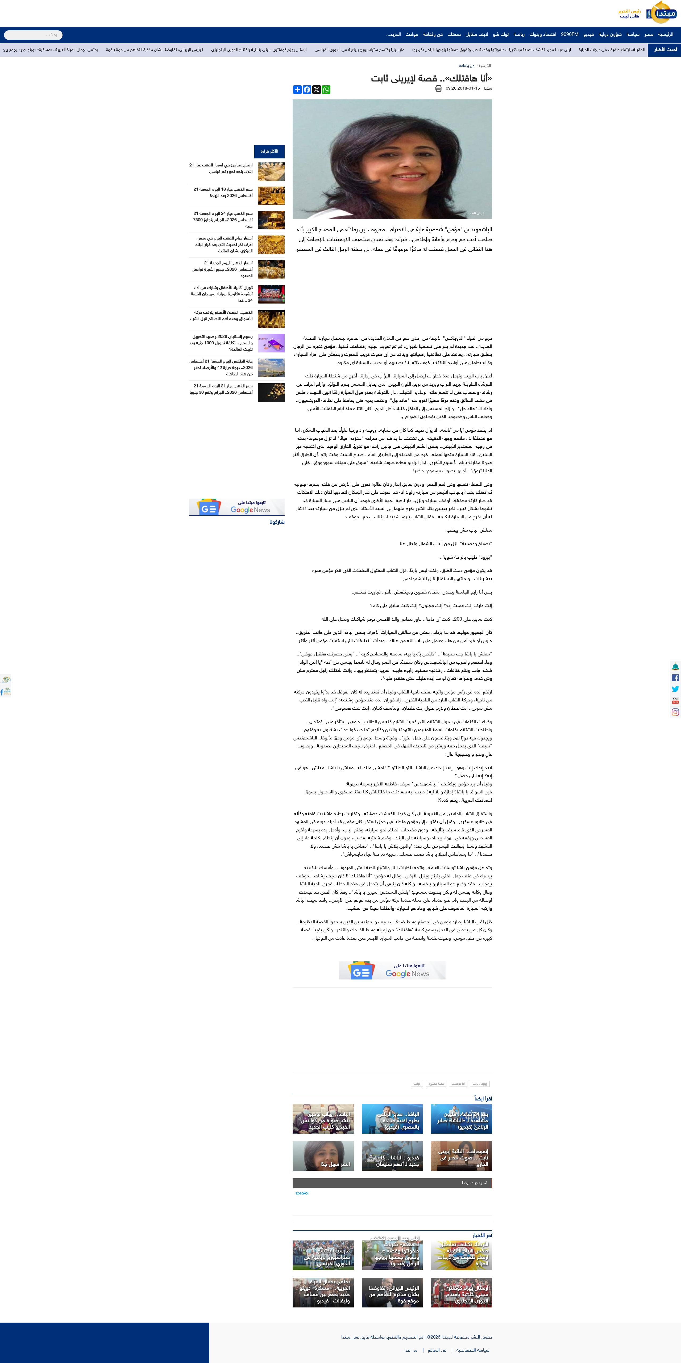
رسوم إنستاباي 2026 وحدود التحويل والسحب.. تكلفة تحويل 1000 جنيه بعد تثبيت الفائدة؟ (221, 343)
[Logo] (626, 12)
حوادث (412, 35)
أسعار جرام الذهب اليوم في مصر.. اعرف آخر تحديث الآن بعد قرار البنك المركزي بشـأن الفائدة (224, 245)
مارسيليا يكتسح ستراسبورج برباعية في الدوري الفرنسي (477, 50)
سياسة (633, 35)
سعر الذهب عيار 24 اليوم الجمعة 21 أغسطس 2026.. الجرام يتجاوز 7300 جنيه (223, 220)
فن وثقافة (433, 35)
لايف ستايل (477, 35)
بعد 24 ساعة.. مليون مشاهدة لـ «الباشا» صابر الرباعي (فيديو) (462, 1120)
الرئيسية (666, 35)
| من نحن (416, 1350)
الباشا (417, 1084)
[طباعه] (438, 88)
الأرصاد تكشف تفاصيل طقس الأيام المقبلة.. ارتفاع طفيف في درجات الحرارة (463, 1254)
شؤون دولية (610, 35)
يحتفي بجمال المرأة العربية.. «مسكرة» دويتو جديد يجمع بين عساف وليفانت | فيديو (148, 50)
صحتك (454, 35)
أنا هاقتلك (458, 1084)
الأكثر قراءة (269, 151)
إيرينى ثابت (480, 1084)
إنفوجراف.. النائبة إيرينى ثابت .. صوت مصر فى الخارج (463, 1158)
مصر (649, 35)
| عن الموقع (442, 1350)
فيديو (588, 35)
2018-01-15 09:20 (463, 88)
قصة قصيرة (436, 1084)
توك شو (501, 35)
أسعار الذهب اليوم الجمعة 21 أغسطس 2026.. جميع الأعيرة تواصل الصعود (222, 270)
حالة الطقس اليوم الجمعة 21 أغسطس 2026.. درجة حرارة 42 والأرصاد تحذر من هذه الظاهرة (221, 368)
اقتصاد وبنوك (543, 35)
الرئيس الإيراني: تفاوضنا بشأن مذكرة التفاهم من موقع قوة (272, 50)
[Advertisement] (100, 12)
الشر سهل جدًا (335, 1164)
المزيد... (393, 35)
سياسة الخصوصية (474, 1350)
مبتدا (488, 88)
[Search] (6, 31)
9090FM (570, 35)
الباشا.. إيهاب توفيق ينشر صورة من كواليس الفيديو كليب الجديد (325, 1120)
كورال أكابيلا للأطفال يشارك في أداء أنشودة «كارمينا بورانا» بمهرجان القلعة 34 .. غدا (222, 294)
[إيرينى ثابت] (323, 1156)
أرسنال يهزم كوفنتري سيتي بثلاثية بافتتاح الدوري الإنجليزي (376, 50)
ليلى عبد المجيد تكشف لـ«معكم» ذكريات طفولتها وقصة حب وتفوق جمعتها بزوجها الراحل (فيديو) (395, 1251)
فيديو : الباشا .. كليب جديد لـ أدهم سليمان (396, 1161)
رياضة (519, 35)
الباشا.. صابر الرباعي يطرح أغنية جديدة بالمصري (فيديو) (398, 1120)
